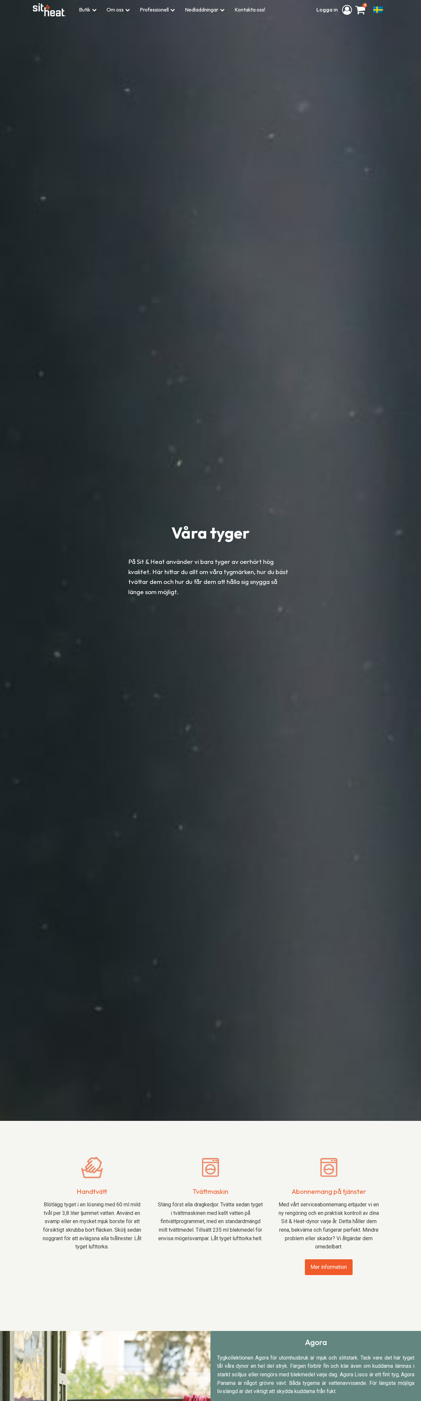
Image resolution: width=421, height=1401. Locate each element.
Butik (84, 9)
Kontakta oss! (250, 9)
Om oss (115, 9)
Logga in (327, 9)
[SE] (378, 10)
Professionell (154, 9)
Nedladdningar (201, 9)
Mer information (328, 1267)
